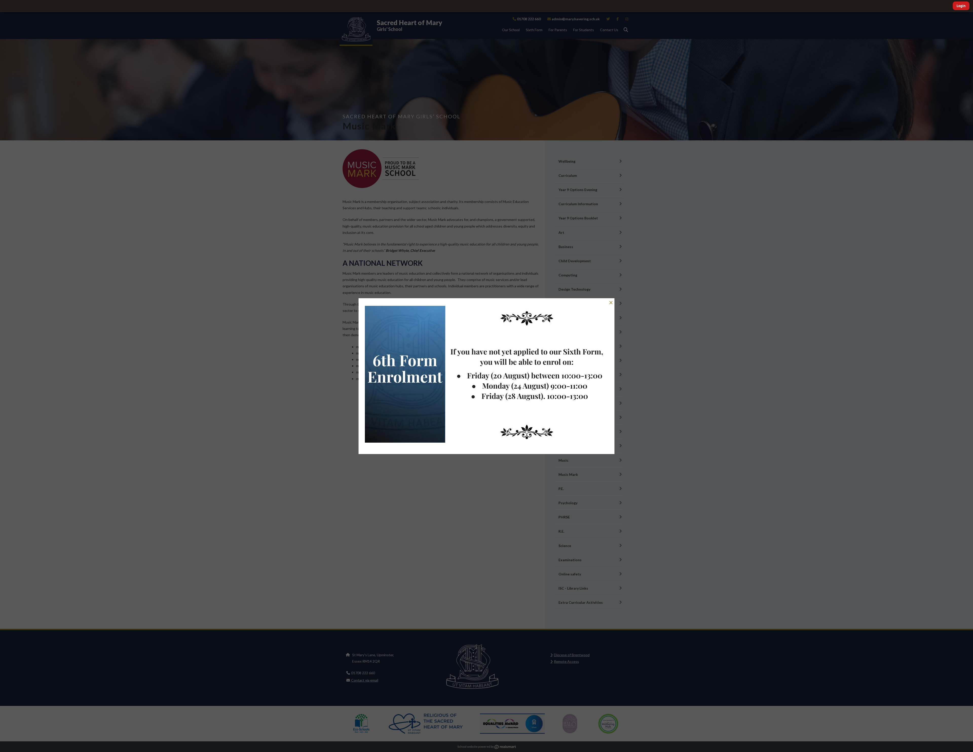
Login (961, 6)
